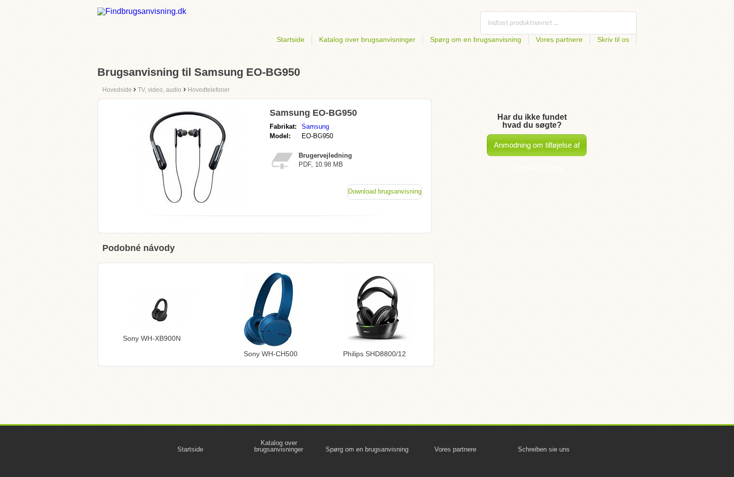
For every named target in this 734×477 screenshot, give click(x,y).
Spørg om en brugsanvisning (475, 39)
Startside (291, 39)
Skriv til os (613, 39)
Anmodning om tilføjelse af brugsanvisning (537, 148)
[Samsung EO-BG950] (188, 205)
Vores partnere (559, 39)
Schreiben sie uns (544, 449)
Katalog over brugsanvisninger (367, 39)
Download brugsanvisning (384, 191)
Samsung (315, 126)
